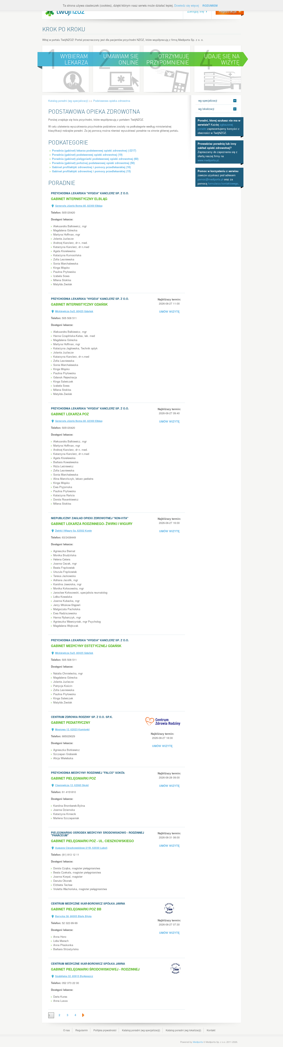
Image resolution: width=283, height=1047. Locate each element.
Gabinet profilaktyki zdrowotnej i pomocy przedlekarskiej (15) (91, 171)
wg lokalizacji (206, 109)
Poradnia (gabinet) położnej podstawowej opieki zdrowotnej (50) (93, 163)
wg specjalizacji (207, 100)
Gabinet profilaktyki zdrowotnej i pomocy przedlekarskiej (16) (91, 167)
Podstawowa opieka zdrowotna (111, 101)
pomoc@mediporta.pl (210, 179)
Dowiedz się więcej (186, 5)
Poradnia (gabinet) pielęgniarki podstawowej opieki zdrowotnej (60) (95, 159)
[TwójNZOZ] (64, 11)
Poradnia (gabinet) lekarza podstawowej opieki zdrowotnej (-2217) (94, 150)
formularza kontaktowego (223, 183)
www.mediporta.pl (208, 160)
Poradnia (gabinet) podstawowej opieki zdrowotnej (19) (87, 155)
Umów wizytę (169, 311)
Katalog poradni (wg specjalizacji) (68, 101)
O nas (66, 1030)
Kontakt (211, 1030)
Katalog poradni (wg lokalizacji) (183, 1030)
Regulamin (81, 1030)
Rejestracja (227, 10)
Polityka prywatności (104, 1030)
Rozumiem (210, 5)
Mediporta (198, 1041)
